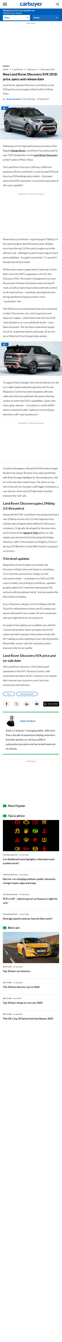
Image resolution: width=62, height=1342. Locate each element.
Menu (5, 4)
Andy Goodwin (13, 99)
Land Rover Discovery (46, 155)
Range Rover (19, 150)
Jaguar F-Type (30, 532)
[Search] (57, 4)
